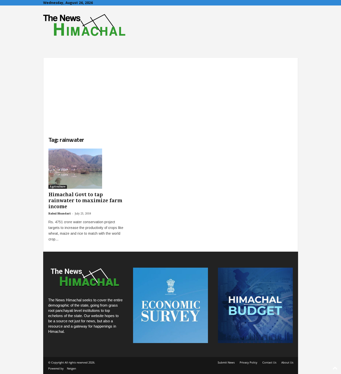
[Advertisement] (170, 93)
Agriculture (58, 186)
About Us (287, 362)
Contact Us (269, 362)
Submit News (226, 362)
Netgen (71, 368)
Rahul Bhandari (59, 213)
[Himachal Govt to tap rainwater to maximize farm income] (85, 169)
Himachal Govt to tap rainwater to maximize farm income (85, 200)
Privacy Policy (248, 362)
